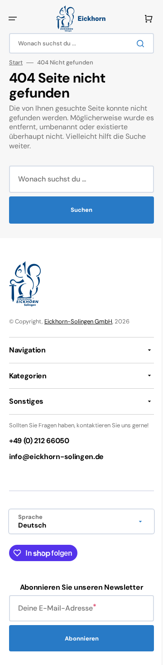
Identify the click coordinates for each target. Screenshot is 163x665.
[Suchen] (135, 44)
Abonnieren (78, 646)
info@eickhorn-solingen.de (56, 464)
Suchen (78, 210)
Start (16, 62)
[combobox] (78, 43)
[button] (13, 19)
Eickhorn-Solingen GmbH (78, 321)
